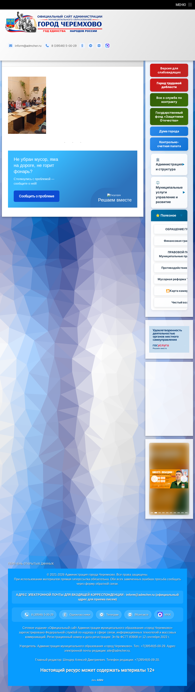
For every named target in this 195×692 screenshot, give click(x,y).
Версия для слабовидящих (169, 70)
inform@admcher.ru (28, 46)
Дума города (169, 131)
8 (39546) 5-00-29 (64, 46)
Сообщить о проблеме (36, 196)
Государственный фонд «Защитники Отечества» (169, 116)
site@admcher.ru (118, 650)
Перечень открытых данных (31, 563)
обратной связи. (107, 583)
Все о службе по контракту (169, 100)
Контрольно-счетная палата (169, 144)
